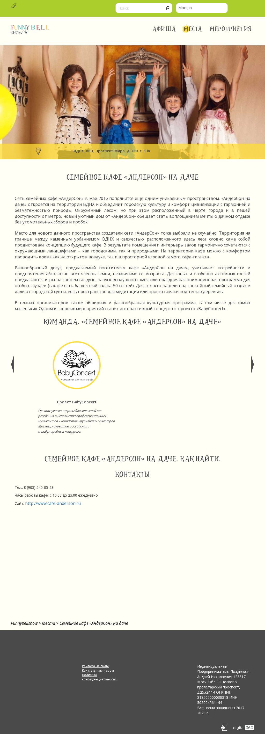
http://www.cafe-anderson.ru (53, 503)
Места (193, 29)
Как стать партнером (98, 670)
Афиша (164, 29)
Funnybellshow (24, 623)
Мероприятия (231, 29)
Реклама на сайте (95, 666)
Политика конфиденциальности (99, 677)
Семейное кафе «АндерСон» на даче (94, 623)
